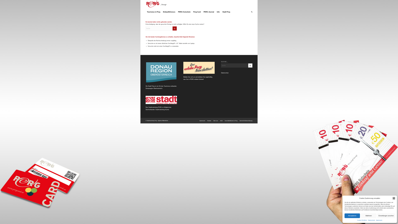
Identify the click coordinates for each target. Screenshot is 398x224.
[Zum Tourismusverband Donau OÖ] (161, 72)
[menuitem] (154, 12)
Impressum (379, 220)
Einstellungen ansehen (386, 216)
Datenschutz (371, 220)
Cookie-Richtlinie (362, 220)
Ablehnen (368, 216)
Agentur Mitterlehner (163, 120)
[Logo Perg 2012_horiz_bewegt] (160, 4)
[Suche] (251, 12)
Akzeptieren (352, 216)
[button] (394, 198)
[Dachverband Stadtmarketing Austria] (161, 100)
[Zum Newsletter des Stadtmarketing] (199, 68)
